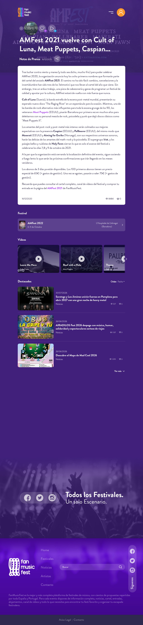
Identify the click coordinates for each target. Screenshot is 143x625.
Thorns (109, 265)
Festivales (47, 558)
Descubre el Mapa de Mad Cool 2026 (76, 355)
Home (45, 550)
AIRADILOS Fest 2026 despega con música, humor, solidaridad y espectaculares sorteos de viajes (84, 327)
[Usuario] (121, 12)
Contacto (47, 584)
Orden (113, 281)
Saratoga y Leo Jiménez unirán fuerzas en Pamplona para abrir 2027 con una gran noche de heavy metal (87, 298)
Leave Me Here (28, 265)
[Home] (24, 17)
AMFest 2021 (54, 188)
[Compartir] (57, 58)
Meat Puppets (40, 112)
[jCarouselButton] (125, 258)
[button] (42, 28)
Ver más (117, 371)
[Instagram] (52, 497)
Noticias (46, 567)
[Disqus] (71, 414)
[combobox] (121, 281)
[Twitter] (39, 497)
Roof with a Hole (72, 265)
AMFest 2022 (35, 223)
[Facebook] (27, 497)
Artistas (46, 576)
